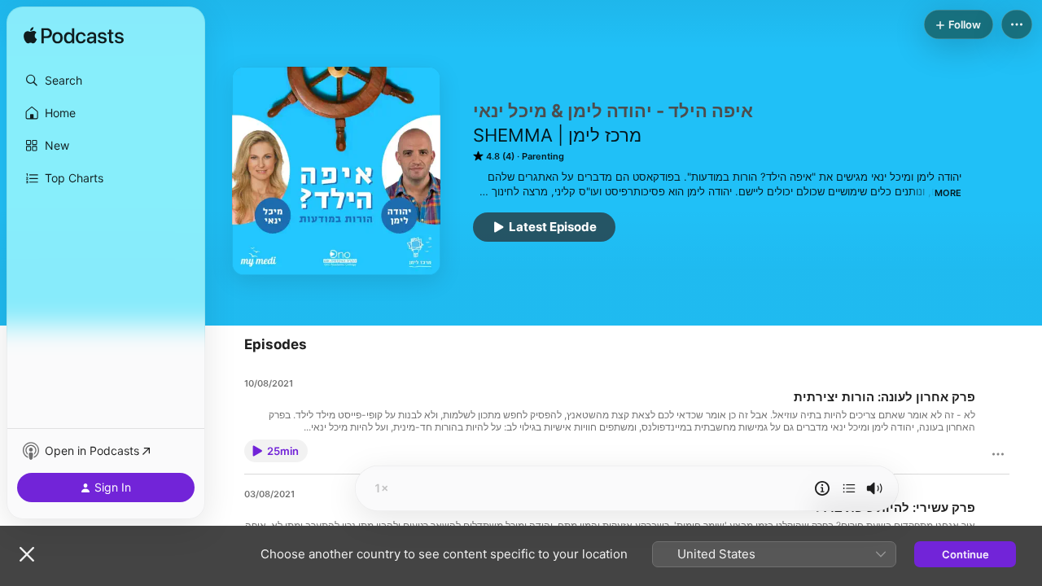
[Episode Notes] (822, 488)
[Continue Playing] (849, 488)
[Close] (27, 554)
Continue (965, 554)
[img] (74, 36)
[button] (106, 80)
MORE (948, 193)
